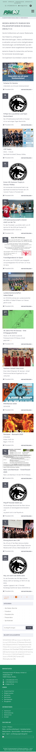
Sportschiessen (11, 652)
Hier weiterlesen (26, 89)
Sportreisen (19, 640)
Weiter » (6, 598)
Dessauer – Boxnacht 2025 (13, 434)
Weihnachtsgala (18, 654)
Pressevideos (9, 617)
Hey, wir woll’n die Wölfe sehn (14, 576)
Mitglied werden (8, 693)
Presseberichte (9, 89)
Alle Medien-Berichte (11, 608)
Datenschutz (28, 1)
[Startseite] (11, 12)
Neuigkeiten (17, 3)
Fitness (6, 647)
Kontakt (5, 1)
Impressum (11, 1)
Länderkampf (22, 652)
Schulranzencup (14, 647)
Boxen (8, 649)
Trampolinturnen (24, 644)
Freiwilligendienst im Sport (13, 258)
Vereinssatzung (19, 1)
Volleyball (9, 644)
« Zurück (6, 597)
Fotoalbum (8, 611)
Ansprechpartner (9, 691)
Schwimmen (8, 640)
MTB (15, 644)
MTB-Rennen (13, 642)
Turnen (20, 656)
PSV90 (12, 656)
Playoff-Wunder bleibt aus (12, 503)
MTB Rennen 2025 (10, 404)
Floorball (17, 649)
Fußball (24, 647)
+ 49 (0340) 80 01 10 (11, 5)
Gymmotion (9, 654)
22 (27, 597)
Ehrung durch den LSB (11, 540)
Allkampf (26, 640)
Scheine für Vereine (10, 83)
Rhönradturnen (9, 659)
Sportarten (7, 695)
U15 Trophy (7, 149)
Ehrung (5, 642)
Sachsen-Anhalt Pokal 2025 (13, 368)
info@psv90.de (23, 5)
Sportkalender (9, 620)
